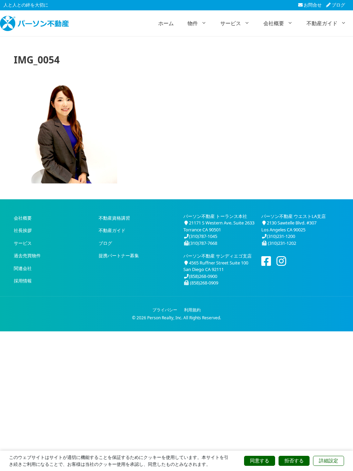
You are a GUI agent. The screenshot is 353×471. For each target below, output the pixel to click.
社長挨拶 (23, 230)
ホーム (166, 23)
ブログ (338, 5)
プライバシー (164, 310)
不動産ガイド (321, 23)
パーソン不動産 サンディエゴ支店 (217, 256)
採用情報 (23, 281)
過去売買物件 (27, 255)
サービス (230, 23)
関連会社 (23, 268)
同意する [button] (259, 460)
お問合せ (312, 5)
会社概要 (273, 23)
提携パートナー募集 (119, 255)
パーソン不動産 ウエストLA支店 (293, 216)
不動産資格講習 (114, 218)
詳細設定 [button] (328, 460)
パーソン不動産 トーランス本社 (215, 216)
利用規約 (192, 310)
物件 (193, 23)
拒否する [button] (294, 460)
